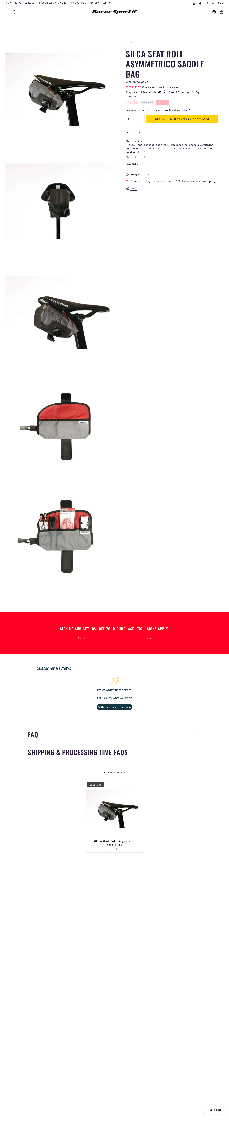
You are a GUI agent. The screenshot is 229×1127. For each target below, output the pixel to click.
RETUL (17, 2)
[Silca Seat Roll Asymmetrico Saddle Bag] (114, 809)
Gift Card (218, 3)
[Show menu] (7, 12)
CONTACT (107, 2)
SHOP (8, 2)
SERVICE (29, 2)
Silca (129, 42)
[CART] (221, 12)
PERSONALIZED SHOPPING (52, 2)
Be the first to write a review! (115, 707)
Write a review (168, 87)
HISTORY (94, 2)
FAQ (33, 734)
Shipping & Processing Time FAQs (78, 752)
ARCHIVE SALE (78, 2)
